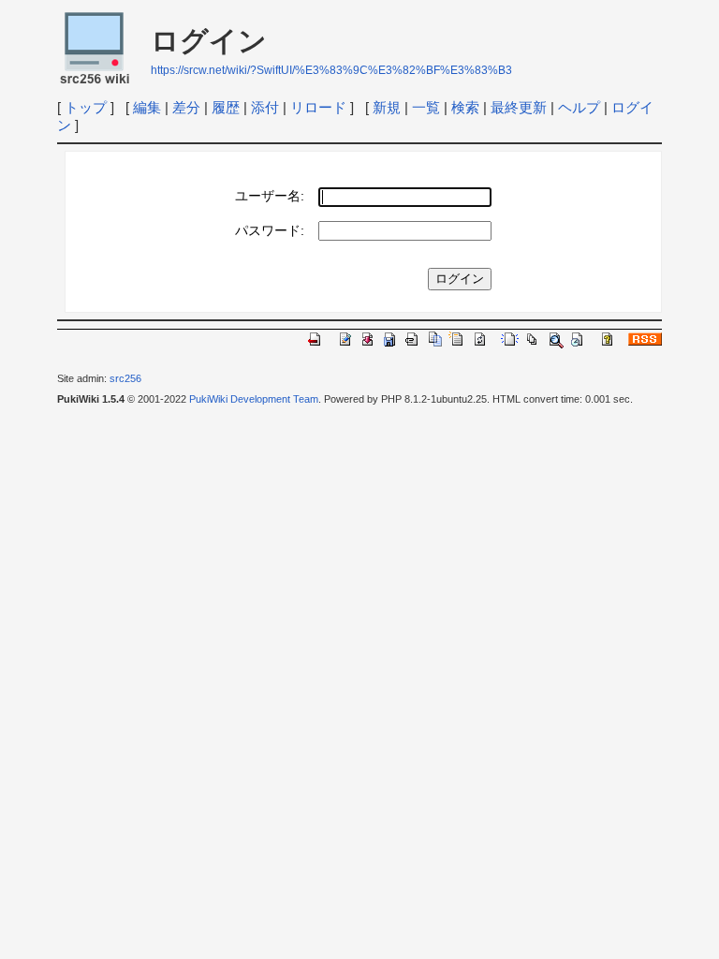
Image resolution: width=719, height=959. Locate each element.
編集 (147, 107)
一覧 (426, 107)
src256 (125, 378)
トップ (86, 107)
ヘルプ (579, 107)
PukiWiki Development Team (253, 399)
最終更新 (519, 107)
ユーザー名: (269, 196)
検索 (465, 107)
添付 (265, 107)
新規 (387, 107)
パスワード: (269, 231)
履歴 (226, 107)
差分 (186, 107)
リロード (318, 107)
